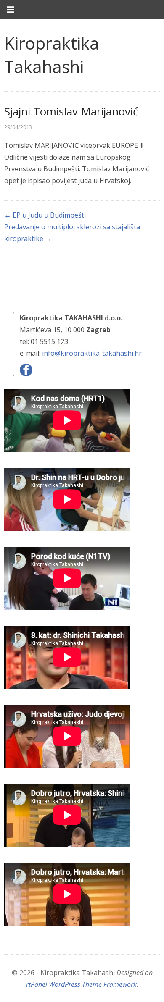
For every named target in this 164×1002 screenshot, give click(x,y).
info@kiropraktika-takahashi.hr (92, 353)
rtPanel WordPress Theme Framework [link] (81, 984)
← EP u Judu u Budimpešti (45, 215)
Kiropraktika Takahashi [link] (51, 54)
